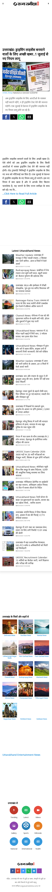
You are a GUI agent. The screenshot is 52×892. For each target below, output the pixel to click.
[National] (14, 841)
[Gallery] (14, 826)
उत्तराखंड (4, 93)
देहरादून (10, 93)
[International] (26, 841)
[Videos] (38, 810)
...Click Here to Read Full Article (19, 193)
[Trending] (14, 810)
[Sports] (26, 826)
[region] (26, 27)
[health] (38, 841)
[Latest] (26, 810)
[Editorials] (38, 826)
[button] (6, 117)
